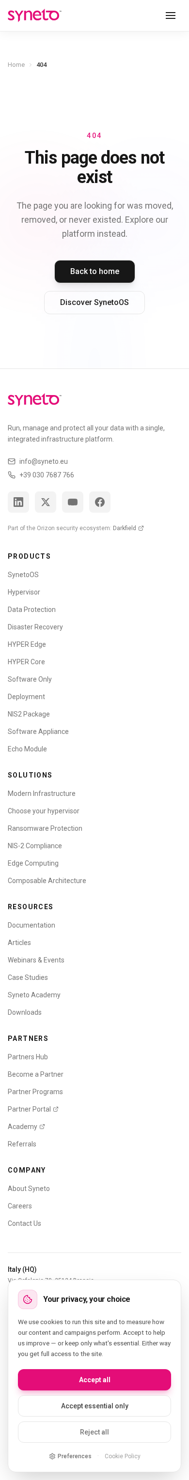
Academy (22, 1126)
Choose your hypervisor (43, 811)
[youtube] (72, 502)
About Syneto (29, 1188)
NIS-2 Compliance (35, 846)
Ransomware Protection (45, 828)
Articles (19, 942)
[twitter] (45, 502)
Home (16, 64)
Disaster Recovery (35, 627)
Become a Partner (35, 1074)
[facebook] (99, 502)
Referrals (22, 1144)
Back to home (94, 271)
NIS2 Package (29, 714)
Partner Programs (35, 1092)
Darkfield (124, 528)
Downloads (25, 1012)
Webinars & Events (36, 960)
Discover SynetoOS (94, 302)
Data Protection (32, 609)
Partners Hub (28, 1057)
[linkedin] (18, 502)
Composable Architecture (47, 881)
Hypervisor (24, 592)
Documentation (31, 925)
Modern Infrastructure (42, 793)
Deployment (26, 697)
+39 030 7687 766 (46, 475)
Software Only (30, 679)
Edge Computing (33, 863)
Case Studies (28, 977)
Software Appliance (38, 731)
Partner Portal (29, 1109)
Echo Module (27, 749)
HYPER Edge (27, 644)
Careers (20, 1206)
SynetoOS (23, 575)
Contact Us (24, 1223)
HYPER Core (26, 662)
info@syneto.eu (43, 461)
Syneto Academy (34, 995)
